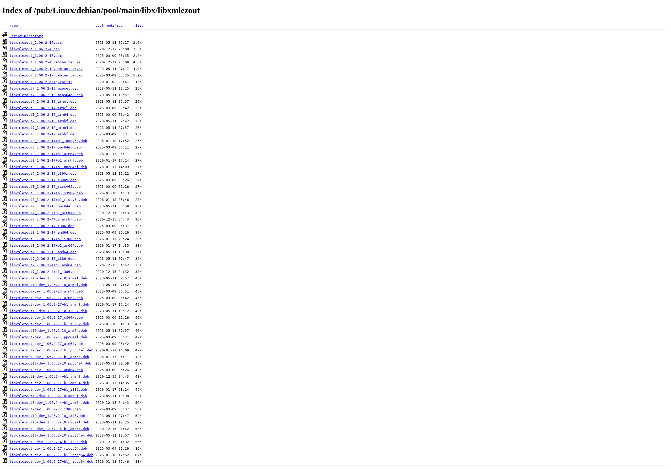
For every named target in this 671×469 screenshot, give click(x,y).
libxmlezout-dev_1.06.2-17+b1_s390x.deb (49, 324)
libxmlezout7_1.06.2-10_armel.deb (43, 101)
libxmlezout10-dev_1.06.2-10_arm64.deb (48, 331)
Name (13, 25)
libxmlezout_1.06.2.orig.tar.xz (40, 82)
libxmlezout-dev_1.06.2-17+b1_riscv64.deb (51, 462)
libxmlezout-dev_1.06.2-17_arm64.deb (46, 344)
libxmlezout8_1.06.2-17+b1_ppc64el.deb (48, 167)
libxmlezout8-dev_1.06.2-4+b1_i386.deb (48, 442)
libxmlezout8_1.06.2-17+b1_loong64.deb (48, 141)
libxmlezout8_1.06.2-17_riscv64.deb (45, 187)
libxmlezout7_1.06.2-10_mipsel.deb (44, 88)
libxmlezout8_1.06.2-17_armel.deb (43, 108)
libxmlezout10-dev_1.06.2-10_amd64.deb (48, 396)
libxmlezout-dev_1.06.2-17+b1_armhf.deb (49, 304)
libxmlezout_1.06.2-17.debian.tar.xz (46, 75)
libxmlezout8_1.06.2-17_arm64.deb (43, 115)
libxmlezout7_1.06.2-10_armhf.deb (43, 121)
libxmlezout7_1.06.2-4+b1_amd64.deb (45, 265)
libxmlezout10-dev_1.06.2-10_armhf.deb (48, 285)
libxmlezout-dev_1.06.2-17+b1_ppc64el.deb (51, 350)
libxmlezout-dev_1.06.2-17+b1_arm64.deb (49, 357)
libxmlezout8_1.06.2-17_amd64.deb (43, 232)
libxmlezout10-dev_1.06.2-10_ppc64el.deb (50, 363)
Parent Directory (26, 36)
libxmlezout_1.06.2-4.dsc (34, 49)
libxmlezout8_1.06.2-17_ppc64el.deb (45, 147)
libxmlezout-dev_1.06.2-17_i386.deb (45, 409)
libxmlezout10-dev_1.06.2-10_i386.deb (47, 416)
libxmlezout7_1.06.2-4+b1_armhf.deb (45, 219)
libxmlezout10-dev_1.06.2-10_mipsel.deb (49, 422)
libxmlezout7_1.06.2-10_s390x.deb (43, 173)
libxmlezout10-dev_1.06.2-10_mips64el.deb (51, 435)
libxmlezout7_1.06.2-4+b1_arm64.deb (45, 213)
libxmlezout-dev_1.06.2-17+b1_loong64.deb (51, 455)
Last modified (109, 25)
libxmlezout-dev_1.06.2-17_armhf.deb (46, 291)
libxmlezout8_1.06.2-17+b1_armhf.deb (46, 160)
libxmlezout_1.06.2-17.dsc (35, 56)
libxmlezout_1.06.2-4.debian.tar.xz (45, 62)
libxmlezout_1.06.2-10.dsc (35, 43)
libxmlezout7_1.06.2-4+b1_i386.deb (44, 272)
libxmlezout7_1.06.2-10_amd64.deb (43, 252)
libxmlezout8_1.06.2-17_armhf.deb (43, 134)
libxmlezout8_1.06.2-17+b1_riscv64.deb (48, 200)
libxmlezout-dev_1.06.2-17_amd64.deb (46, 370)
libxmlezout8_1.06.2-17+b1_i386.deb (45, 239)
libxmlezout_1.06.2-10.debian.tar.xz (46, 69)
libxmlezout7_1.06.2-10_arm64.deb (43, 128)
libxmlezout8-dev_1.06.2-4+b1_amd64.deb (49, 429)
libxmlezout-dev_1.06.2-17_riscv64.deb (48, 448)
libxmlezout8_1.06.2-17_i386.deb (41, 226)
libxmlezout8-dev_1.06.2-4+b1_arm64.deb (49, 403)
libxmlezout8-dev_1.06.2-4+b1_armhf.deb (49, 376)
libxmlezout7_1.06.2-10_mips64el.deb (46, 95)
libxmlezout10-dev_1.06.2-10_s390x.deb (48, 311)
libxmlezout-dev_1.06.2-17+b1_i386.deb (48, 389)
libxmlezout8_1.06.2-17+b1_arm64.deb (46, 154)
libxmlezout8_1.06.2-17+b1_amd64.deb (46, 245)
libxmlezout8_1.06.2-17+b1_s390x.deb (46, 193)
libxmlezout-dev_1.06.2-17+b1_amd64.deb (49, 383)
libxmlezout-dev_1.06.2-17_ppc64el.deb (48, 337)
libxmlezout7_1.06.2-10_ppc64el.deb (45, 206)
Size (139, 25)
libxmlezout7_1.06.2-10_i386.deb (41, 259)
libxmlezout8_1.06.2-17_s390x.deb (43, 180)
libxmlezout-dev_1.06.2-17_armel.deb (46, 298)
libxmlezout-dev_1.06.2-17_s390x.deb (46, 317)
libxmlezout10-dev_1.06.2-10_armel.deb (48, 278)
